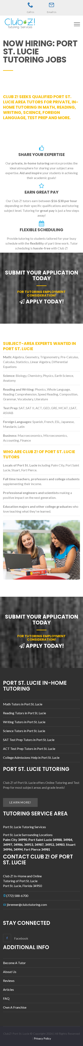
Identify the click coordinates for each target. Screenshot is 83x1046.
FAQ (6, 998)
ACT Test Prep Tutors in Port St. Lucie (29, 748)
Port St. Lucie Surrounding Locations (28, 835)
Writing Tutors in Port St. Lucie (24, 722)
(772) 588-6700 (17, 896)
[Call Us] (30, 5)
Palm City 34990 (15, 839)
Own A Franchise (14, 1007)
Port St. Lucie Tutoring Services (24, 827)
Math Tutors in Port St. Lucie (22, 704)
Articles (8, 989)
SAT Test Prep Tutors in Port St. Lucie (28, 740)
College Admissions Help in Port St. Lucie (31, 757)
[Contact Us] (51, 5)
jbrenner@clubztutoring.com (27, 904)
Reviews (9, 980)
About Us (9, 972)
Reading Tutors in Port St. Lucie (24, 713)
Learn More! (20, 802)
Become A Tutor (14, 963)
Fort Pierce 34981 (37, 849)
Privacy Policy (42, 1038)
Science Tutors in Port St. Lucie (24, 731)
